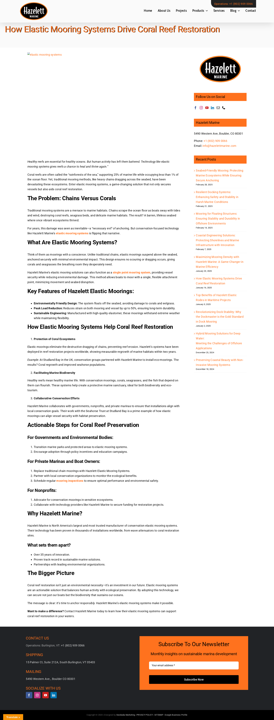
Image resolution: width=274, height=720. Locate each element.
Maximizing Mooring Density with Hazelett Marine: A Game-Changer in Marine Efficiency (219, 261)
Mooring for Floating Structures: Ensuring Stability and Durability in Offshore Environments (218, 218)
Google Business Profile (176, 715)
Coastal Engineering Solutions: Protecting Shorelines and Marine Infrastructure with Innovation (217, 240)
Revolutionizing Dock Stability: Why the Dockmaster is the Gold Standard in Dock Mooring (219, 316)
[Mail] (218, 107)
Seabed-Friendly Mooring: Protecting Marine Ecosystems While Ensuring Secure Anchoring (219, 175)
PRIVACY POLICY (145, 715)
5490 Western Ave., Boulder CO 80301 (50, 679)
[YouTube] (207, 107)
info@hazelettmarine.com (219, 145)
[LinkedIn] (212, 107)
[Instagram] (201, 107)
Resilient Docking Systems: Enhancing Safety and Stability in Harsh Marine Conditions (217, 197)
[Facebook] (195, 107)
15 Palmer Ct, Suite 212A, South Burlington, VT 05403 (60, 662)
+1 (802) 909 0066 (241, 3)
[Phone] (223, 107)
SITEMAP (158, 715)
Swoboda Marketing (125, 715)
